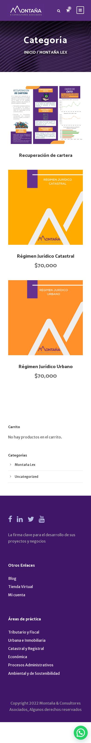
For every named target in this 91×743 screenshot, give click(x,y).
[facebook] (10, 519)
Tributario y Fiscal (23, 632)
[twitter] (31, 519)
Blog (12, 578)
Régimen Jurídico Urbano (45, 367)
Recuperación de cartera (45, 155)
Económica (17, 656)
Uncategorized (26, 477)
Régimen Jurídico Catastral (45, 256)
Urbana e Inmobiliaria (27, 640)
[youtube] (42, 519)
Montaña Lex (25, 465)
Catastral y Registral (26, 648)
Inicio (30, 52)
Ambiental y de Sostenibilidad (34, 673)
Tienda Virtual (20, 586)
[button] (45, 207)
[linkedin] (20, 519)
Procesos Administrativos (30, 665)
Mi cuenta (16, 594)
